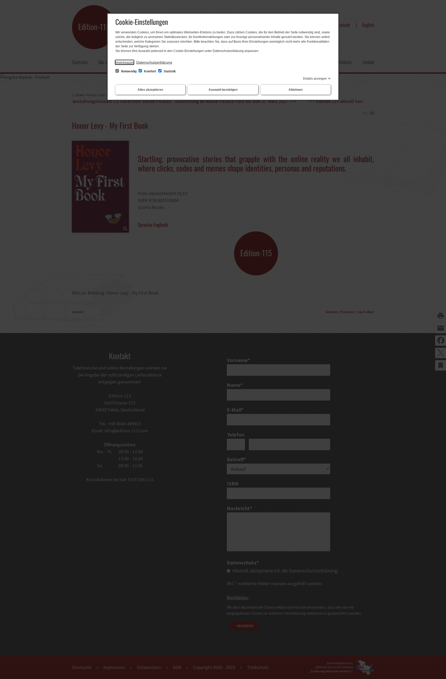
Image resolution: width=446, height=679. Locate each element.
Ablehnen (295, 90)
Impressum (124, 62)
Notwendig (128, 71)
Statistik (169, 71)
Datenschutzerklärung (154, 62)
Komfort (150, 71)
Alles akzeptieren (150, 90)
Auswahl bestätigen (223, 90)
